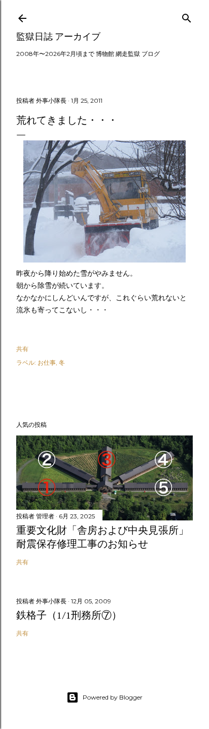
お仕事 (47, 362)
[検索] (187, 16)
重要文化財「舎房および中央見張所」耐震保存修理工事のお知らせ (102, 536)
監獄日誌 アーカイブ (58, 36)
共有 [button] (22, 349)
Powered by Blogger (113, 697)
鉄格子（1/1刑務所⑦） (69, 615)
